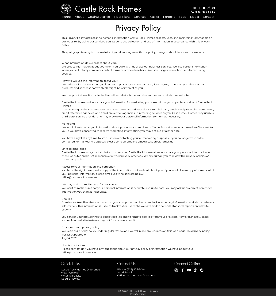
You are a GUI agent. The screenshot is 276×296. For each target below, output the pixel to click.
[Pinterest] (213, 8)
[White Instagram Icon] (194, 8)
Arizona (154, 291)
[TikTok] (209, 8)
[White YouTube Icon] (204, 8)
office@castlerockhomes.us (155, 141)
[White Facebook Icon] (199, 8)
